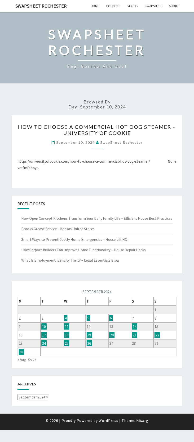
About (174, 6)
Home (95, 6)
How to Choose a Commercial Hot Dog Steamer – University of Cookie (97, 130)
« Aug (22, 359)
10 (44, 326)
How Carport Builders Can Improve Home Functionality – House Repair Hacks (83, 249)
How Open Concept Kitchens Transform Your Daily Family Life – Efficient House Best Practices (96, 218)
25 (67, 343)
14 (135, 326)
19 (89, 335)
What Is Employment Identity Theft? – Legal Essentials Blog (70, 260)
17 (44, 335)
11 (67, 326)
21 (135, 335)
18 (67, 335)
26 (89, 343)
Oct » (32, 359)
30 (21, 351)
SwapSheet (153, 6)
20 (112, 335)
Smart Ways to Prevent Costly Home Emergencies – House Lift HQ (74, 239)
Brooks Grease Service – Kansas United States (58, 228)
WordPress (108, 420)
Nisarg (142, 420)
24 (44, 343)
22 (157, 335)
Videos (133, 6)
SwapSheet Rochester (41, 6)
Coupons (113, 6)
